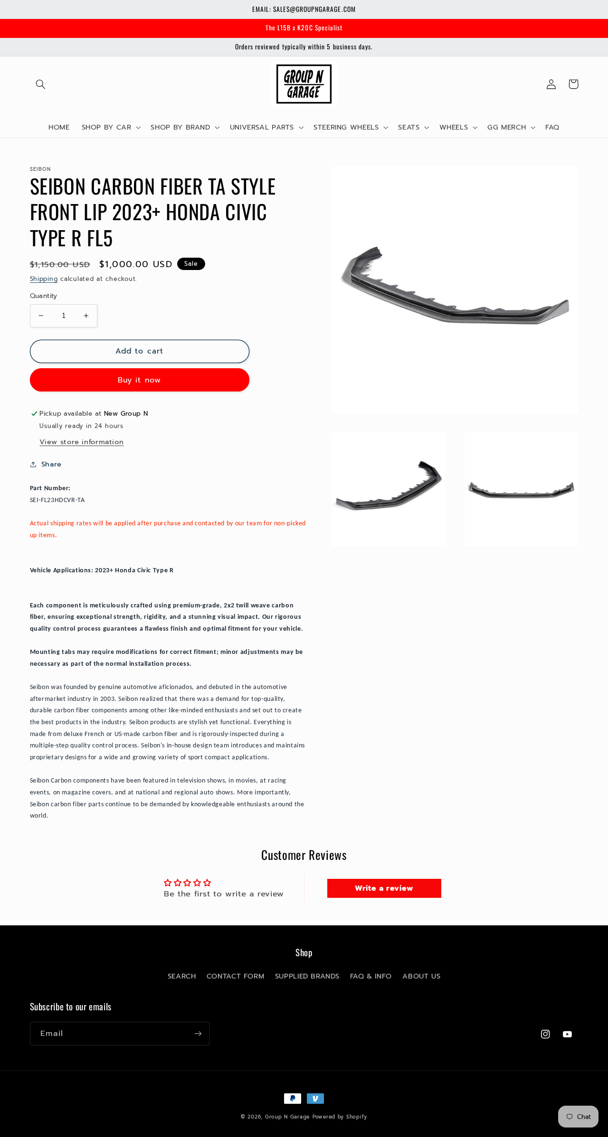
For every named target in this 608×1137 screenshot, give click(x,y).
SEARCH (182, 976)
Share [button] (51, 464)
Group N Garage (287, 1116)
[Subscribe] (198, 1033)
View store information (81, 441)
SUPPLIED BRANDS (307, 976)
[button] (41, 84)
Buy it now (139, 379)
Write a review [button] (384, 888)
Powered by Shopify (340, 1116)
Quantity (43, 296)
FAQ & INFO (371, 976)
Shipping (44, 278)
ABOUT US (421, 976)
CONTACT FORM (236, 976)
